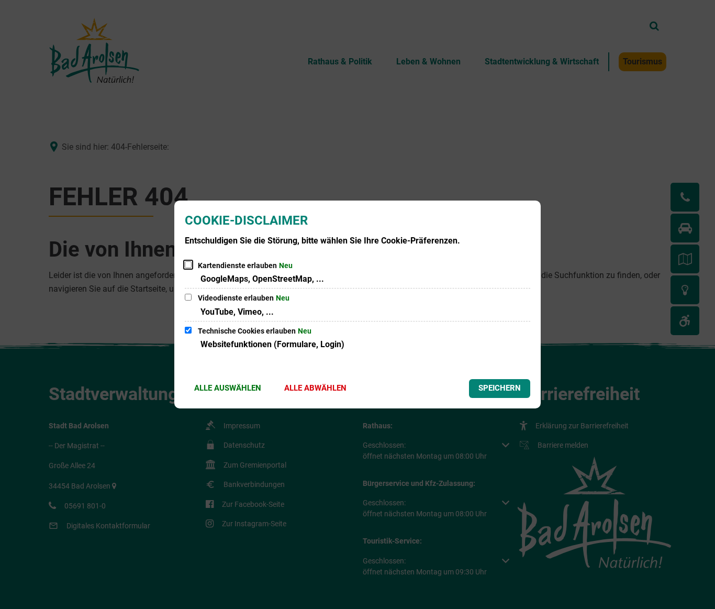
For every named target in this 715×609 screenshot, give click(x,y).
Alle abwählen (315, 388)
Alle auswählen (227, 388)
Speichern (499, 388)
